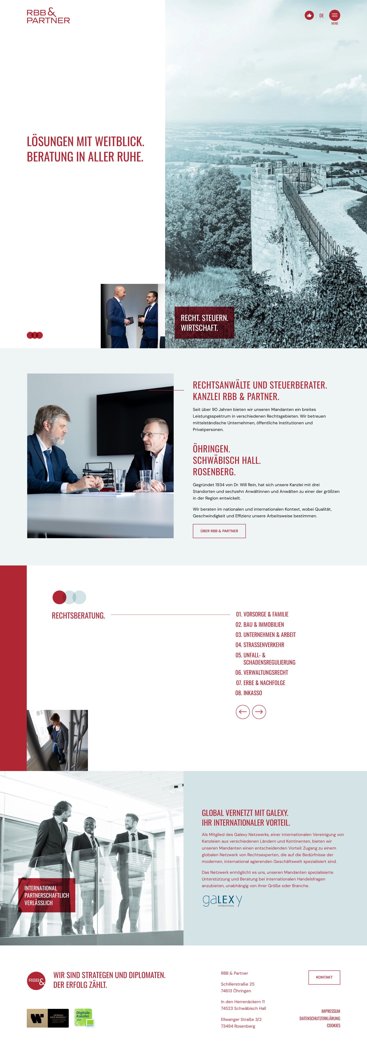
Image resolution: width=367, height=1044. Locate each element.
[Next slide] (259, 711)
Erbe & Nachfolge (264, 682)
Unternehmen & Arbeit (270, 634)
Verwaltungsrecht (266, 672)
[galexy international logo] (275, 901)
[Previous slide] (242, 711)
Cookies (333, 1025)
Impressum (331, 1011)
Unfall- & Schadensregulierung (270, 658)
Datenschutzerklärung (320, 1018)
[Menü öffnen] (334, 15)
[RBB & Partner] (48, 15)
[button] (59, 597)
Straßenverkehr (264, 644)
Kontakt (324, 977)
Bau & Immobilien (264, 624)
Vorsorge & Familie (266, 614)
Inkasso (253, 692)
